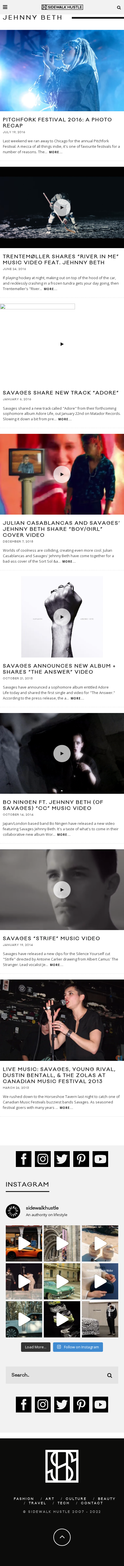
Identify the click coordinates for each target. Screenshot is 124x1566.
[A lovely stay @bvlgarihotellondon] (24, 1243)
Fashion (24, 1499)
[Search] (119, 7)
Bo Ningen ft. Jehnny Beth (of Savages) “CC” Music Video (53, 805)
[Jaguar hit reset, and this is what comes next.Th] (100, 1319)
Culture (76, 1499)
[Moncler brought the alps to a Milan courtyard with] (62, 1281)
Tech (64, 1503)
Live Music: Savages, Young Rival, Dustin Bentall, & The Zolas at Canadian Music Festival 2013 (59, 1075)
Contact (92, 1503)
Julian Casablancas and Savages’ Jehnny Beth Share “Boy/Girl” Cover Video (61, 529)
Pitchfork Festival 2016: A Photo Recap (57, 123)
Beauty (107, 1499)
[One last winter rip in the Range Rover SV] (24, 1319)
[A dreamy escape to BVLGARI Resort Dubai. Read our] (100, 1243)
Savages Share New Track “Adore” (61, 393)
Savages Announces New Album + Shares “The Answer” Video (59, 669)
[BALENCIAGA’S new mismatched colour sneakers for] (62, 1319)
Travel (37, 1503)
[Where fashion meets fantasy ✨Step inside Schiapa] (62, 1243)
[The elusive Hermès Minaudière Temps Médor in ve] (100, 1281)
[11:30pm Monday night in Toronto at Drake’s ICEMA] (24, 1281)
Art (50, 1499)
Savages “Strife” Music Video (51, 939)
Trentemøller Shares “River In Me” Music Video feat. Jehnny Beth (61, 260)
